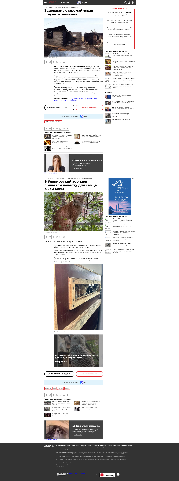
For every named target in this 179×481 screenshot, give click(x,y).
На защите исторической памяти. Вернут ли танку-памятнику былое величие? (120, 36)
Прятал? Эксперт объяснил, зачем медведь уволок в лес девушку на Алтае (123, 226)
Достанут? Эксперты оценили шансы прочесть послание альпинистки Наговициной (123, 220)
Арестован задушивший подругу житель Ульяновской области (91, 141)
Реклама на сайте (80, 447)
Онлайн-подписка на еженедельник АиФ (120, 445)
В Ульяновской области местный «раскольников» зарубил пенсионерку (62, 136)
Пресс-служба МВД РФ (51, 57)
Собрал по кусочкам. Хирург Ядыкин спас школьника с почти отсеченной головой (123, 251)
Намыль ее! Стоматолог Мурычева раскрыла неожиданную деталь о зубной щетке (123, 239)
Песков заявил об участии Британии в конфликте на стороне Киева (123, 102)
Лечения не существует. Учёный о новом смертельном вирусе (122, 244)
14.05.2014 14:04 (48, 7)
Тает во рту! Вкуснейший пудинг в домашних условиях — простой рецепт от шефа (123, 67)
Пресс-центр (75, 445)
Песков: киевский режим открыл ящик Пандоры (121, 96)
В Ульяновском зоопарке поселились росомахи (89, 408)
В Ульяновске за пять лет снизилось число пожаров (119, 43)
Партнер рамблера (93, 474)
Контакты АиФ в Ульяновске (64, 447)
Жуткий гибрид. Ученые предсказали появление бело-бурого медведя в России (124, 80)
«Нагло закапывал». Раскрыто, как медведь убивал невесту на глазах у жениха (123, 86)
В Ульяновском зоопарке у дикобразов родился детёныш (61, 414)
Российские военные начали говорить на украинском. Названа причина (122, 115)
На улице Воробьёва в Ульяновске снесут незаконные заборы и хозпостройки (120, 14)
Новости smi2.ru (50, 173)
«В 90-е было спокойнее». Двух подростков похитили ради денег (122, 54)
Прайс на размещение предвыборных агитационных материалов (107, 447)
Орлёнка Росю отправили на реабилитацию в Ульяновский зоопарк (61, 403)
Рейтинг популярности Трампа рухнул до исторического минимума (123, 108)
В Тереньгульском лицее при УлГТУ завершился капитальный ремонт (119, 28)
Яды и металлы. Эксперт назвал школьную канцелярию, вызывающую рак (122, 74)
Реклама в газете (86, 445)
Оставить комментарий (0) (89, 107)
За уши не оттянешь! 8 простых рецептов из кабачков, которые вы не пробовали (124, 61)
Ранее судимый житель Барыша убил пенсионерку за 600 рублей (75, 99)
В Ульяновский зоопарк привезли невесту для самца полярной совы (76, 356)
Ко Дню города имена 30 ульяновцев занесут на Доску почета (119, 21)
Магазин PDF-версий (100, 445)
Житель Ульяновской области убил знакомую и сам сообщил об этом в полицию (62, 148)
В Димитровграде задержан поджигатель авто (60, 141)
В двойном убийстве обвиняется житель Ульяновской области (91, 135)
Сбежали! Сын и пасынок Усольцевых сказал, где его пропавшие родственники (124, 232)
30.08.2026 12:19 (48, 178)
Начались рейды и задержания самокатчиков (121, 120)
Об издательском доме (63, 445)
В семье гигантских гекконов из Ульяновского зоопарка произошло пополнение (91, 403)
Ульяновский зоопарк (50, 232)
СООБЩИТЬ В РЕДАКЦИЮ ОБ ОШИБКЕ (66, 449)
